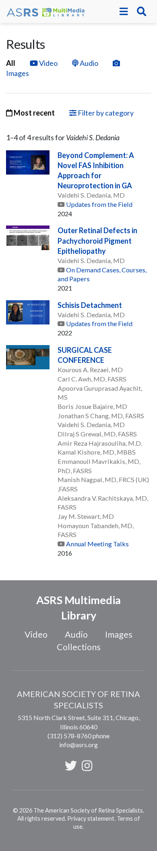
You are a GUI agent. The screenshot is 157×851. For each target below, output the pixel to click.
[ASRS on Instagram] (87, 765)
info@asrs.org (78, 744)
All (10, 63)
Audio (89, 63)
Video (48, 63)
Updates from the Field (99, 204)
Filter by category (105, 112)
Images (118, 634)
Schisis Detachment (90, 305)
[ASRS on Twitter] (71, 765)
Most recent (33, 112)
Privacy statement (90, 818)
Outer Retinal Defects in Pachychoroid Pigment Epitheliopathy (97, 240)
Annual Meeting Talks (97, 544)
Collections (79, 647)
